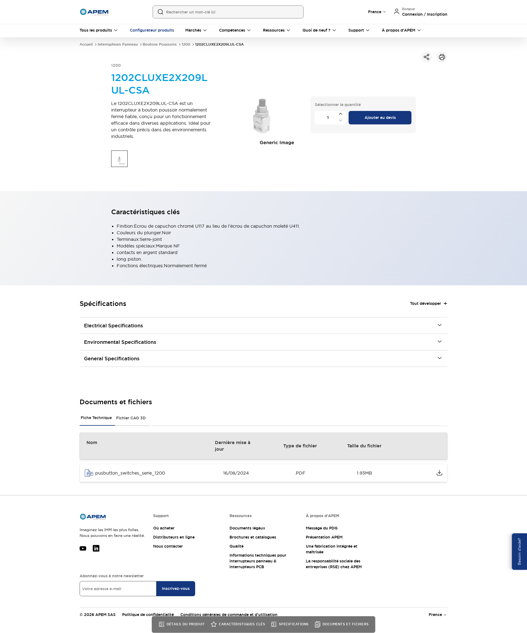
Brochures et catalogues (252, 537)
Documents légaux (247, 528)
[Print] (441, 57)
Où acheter (164, 528)
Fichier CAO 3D (131, 418)
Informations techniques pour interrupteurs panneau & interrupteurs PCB (257, 561)
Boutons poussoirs (160, 44)
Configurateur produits (152, 30)
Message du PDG (322, 528)
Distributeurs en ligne (174, 537)
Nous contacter (168, 546)
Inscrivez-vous (176, 588)
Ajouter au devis (380, 117)
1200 (186, 44)
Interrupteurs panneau (118, 44)
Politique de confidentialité (148, 614)
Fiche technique (96, 417)
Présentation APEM (324, 537)
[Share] (426, 57)
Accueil (86, 44)
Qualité (236, 546)
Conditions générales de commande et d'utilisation (228, 614)
